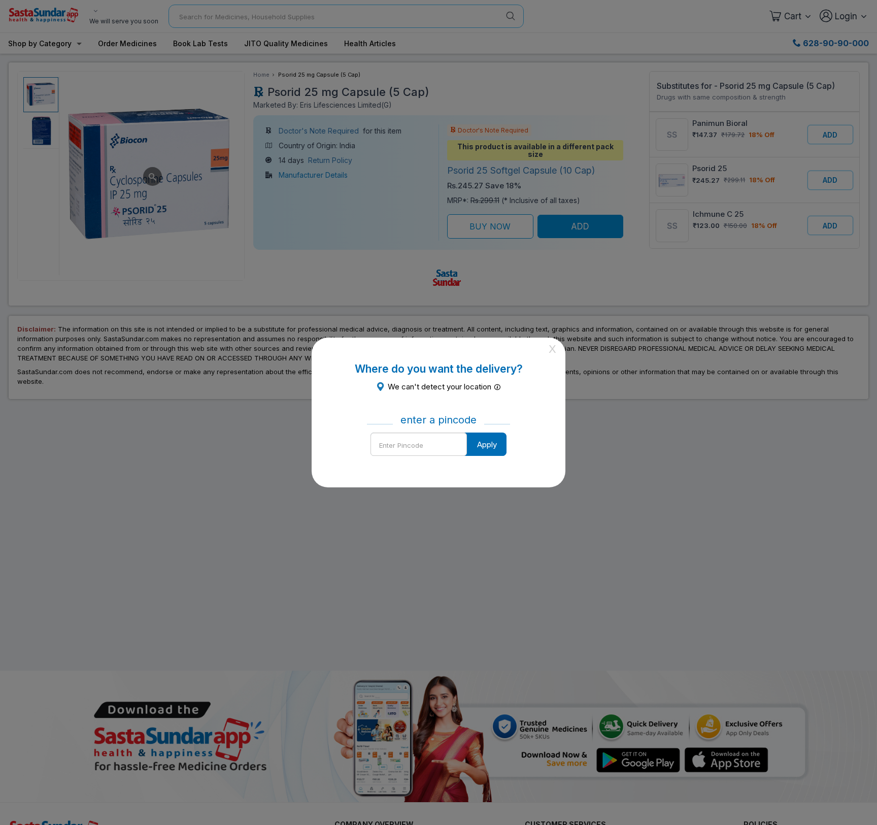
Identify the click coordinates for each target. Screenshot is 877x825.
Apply (487, 444)
